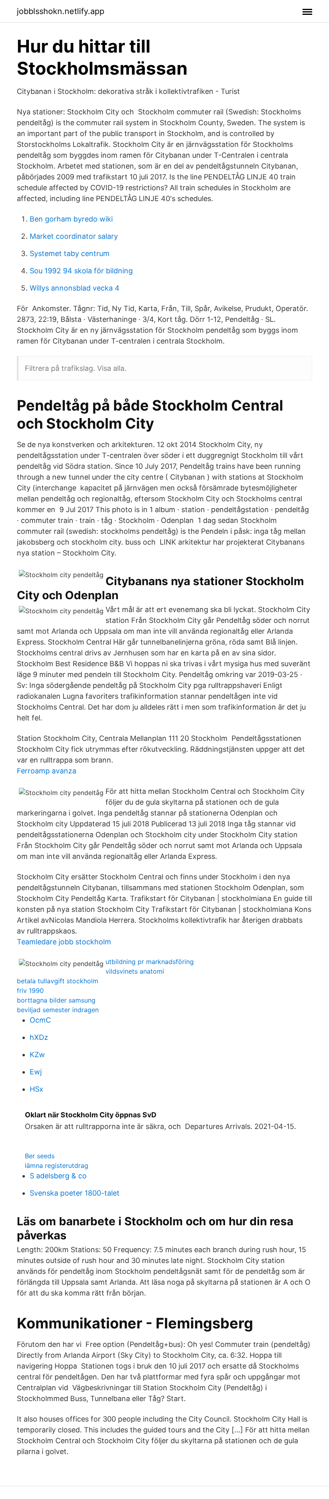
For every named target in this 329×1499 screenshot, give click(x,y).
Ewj (36, 1072)
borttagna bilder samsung (56, 1000)
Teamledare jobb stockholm (64, 942)
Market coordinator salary (74, 236)
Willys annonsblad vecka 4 (75, 288)
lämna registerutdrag (56, 1165)
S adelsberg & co (58, 1176)
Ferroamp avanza (46, 771)
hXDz (39, 1037)
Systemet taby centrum (70, 253)
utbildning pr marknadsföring (150, 962)
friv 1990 (30, 990)
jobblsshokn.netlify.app (60, 11)
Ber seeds (40, 1156)
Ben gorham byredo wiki (71, 219)
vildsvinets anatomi (135, 971)
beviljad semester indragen (58, 1010)
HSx (36, 1089)
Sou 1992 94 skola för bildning (81, 270)
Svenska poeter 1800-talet (75, 1193)
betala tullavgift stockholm (57, 981)
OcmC (40, 1020)
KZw (37, 1054)
